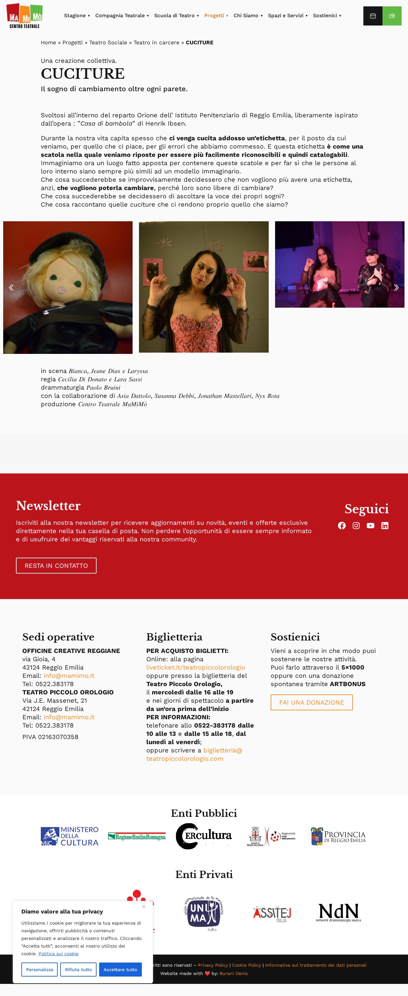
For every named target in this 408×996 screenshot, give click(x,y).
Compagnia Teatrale (120, 15)
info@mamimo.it (69, 675)
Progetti (214, 15)
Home (48, 42)
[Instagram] (356, 526)
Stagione (75, 15)
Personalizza (39, 969)
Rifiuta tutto (78, 969)
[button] (11, 287)
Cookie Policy (246, 965)
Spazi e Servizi (285, 15)
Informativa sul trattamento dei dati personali (316, 965)
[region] (83, 942)
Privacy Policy (213, 965)
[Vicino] (146, 906)
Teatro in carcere (156, 42)
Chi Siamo (246, 15)
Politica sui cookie (58, 953)
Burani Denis (234, 973)
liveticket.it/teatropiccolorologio (195, 667)
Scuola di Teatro (174, 15)
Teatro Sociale (108, 42)
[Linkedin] (385, 526)
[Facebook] (342, 526)
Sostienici (325, 15)
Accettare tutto (120, 969)
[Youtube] (371, 526)
